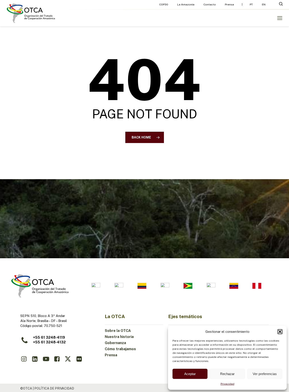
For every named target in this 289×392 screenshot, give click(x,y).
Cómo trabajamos (120, 349)
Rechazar (227, 374)
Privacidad (227, 383)
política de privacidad (54, 388)
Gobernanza (115, 343)
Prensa (111, 355)
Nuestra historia (119, 337)
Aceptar (190, 374)
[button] (280, 331)
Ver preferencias (265, 374)
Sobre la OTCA (118, 331)
